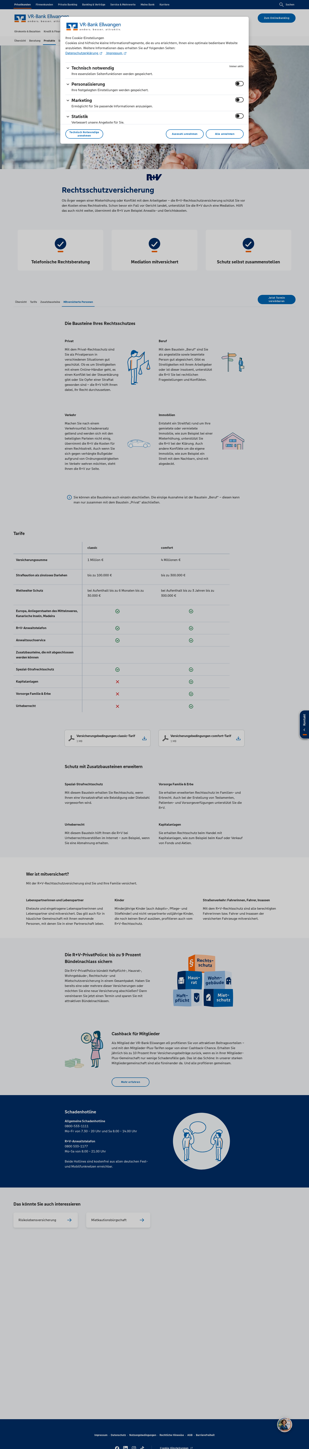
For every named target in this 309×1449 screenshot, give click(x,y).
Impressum (114, 53)
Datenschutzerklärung (82, 53)
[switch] (239, 83)
